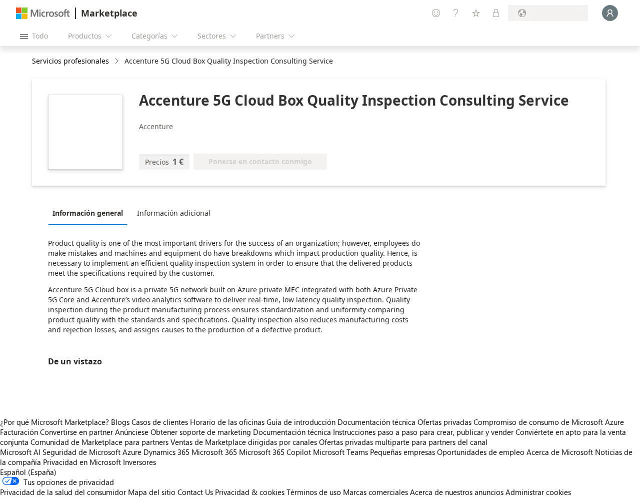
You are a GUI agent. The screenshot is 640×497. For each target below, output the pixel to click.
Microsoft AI (20, 452)
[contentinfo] (118, 61)
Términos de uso (313, 492)
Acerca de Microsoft (559, 452)
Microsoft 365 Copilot (275, 452)
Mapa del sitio (152, 492)
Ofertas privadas (445, 422)
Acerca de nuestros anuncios (457, 492)
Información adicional (173, 213)
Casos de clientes (160, 422)
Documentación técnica (377, 422)
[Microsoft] (43, 13)
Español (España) (28, 472)
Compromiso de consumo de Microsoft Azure (549, 422)
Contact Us (195, 492)
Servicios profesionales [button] (70, 61)
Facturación (19, 432)
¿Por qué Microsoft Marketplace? (54, 422)
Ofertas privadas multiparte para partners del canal (403, 442)
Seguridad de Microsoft (81, 452)
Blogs (120, 422)
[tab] (90, 213)
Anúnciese (131, 432)
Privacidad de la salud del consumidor (63, 492)
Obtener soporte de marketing (200, 432)
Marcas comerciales (375, 492)
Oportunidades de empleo (480, 452)
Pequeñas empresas (402, 452)
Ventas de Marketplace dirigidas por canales (243, 442)
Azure (132, 452)
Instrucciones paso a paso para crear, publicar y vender (423, 432)
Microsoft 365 (214, 452)
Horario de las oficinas (227, 422)
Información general (87, 213)
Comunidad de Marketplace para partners (99, 442)
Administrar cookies (538, 492)
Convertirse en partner (76, 432)
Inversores (139, 462)
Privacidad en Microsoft (82, 462)
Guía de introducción (301, 422)
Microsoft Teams (340, 452)
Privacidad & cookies (249, 492)
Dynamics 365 (167, 452)
